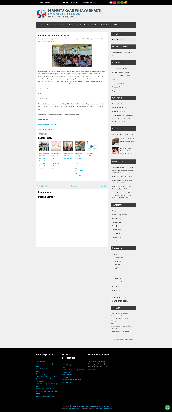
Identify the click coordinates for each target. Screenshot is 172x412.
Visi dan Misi (40, 361)
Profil (49, 25)
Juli (116, 268)
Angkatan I (115, 80)
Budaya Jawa (116, 211)
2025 (116, 254)
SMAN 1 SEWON (44, 2)
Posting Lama (103, 186)
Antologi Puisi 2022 (118, 111)
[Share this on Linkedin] (54, 130)
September (119, 261)
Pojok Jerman (116, 230)
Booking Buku (88, 2)
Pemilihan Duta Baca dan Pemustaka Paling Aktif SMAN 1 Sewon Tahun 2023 (44, 160)
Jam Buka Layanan (42, 374)
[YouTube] (118, 2)
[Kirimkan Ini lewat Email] (40, 134)
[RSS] (125, 2)
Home (41, 25)
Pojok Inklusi (116, 222)
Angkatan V (116, 91)
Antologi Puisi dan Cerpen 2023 (122, 115)
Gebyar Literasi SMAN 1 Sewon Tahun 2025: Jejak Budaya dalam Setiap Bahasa (122, 170)
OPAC (56, 2)
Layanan (60, 25)
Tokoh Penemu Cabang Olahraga (123, 135)
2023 (116, 291)
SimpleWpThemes (74, 409)
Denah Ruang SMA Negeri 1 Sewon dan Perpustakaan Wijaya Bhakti (47, 391)
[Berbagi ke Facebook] (46, 134)
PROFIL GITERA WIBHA (121, 76)
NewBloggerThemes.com (103, 409)
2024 (116, 286)
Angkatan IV (116, 87)
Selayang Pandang (118, 104)
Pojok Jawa (115, 226)
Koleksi (72, 25)
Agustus (117, 265)
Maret (117, 278)
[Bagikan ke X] (44, 134)
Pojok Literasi (116, 233)
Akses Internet (67, 375)
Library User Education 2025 (53, 35)
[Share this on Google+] (48, 130)
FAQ (115, 25)
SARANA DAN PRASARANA (46, 376)
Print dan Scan (67, 382)
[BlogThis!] (42, 134)
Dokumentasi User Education (47, 124)
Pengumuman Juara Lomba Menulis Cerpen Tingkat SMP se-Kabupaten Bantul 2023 (55, 160)
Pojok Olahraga (117, 237)
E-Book (83, 25)
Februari (118, 282)
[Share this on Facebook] (44, 130)
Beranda (74, 186)
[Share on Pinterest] (51, 130)
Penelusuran (66, 377)
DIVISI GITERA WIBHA (120, 72)
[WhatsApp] (122, 2)
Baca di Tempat (67, 365)
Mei (116, 275)
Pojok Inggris (116, 218)
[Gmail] (111, 2)
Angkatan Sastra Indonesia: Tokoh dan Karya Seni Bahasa (127, 151)
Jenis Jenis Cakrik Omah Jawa (122, 176)
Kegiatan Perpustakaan (96, 39)
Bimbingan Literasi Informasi (71, 380)
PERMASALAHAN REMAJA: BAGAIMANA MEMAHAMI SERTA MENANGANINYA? (122, 195)
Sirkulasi (64, 367)
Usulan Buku (105, 25)
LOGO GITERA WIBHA (120, 68)
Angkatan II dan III (118, 83)
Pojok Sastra (116, 241)
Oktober (118, 258)
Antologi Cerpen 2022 (119, 108)
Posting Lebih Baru (43, 186)
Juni (116, 271)
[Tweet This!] (46, 130)
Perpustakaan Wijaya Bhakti (84, 406)
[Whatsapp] (167, 407)
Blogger (129, 339)
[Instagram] (114, 2)
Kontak (93, 25)
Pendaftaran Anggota (71, 2)
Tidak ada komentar (47, 41)
